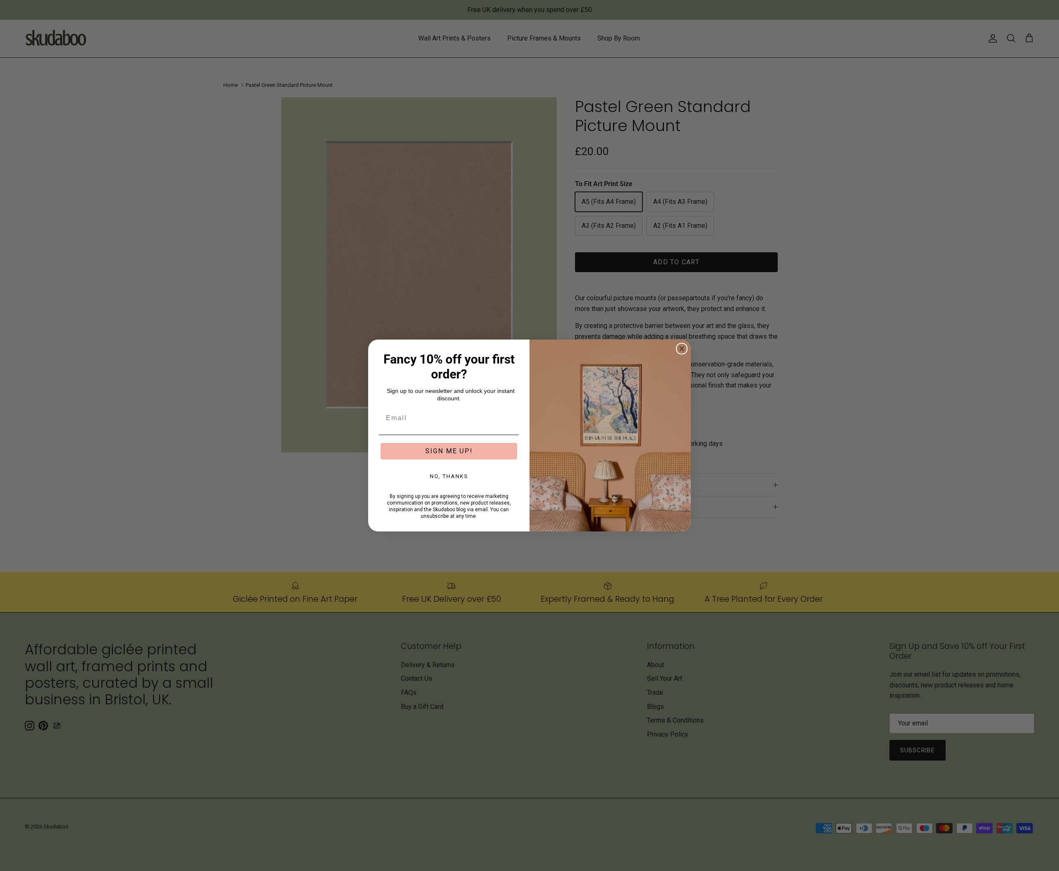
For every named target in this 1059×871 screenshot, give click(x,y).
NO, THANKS (449, 476)
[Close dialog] (682, 349)
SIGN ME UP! (449, 451)
